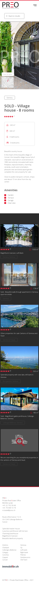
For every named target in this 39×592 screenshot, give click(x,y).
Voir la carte (7, 74)
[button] (36, 55)
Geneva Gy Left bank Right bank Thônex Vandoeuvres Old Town (25, 552)
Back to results (14, 16)
